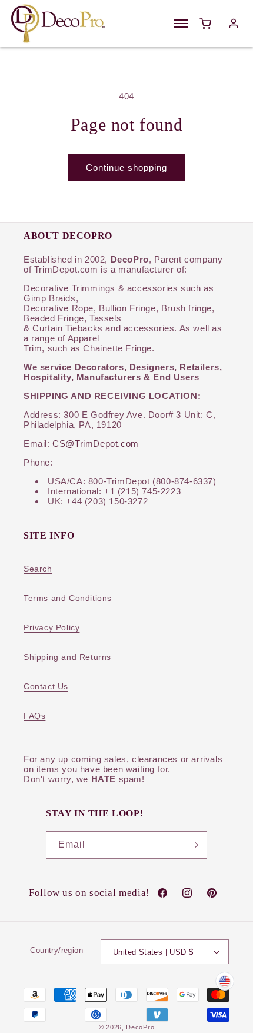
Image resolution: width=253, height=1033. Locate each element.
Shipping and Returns (67, 657)
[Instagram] (187, 893)
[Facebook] (162, 893)
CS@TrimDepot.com (95, 444)
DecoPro (140, 1027)
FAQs (34, 715)
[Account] (233, 23)
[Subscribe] (194, 845)
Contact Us (46, 686)
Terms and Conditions (68, 598)
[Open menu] (181, 23)
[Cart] (205, 23)
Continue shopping (126, 167)
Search (38, 568)
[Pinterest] (211, 893)
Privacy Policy (51, 627)
